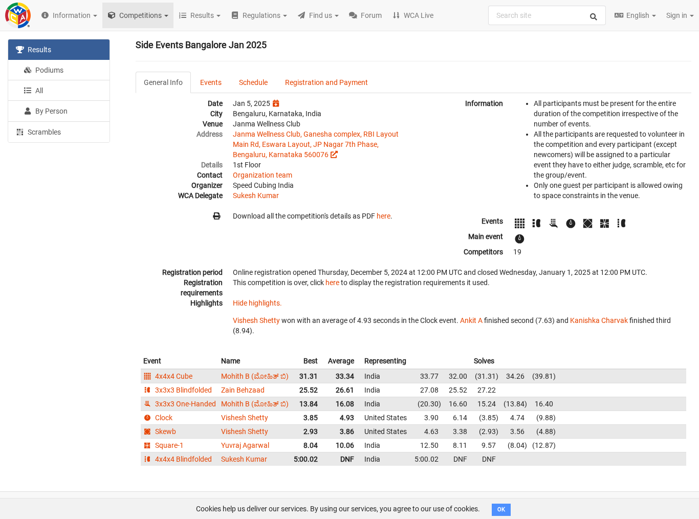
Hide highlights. (257, 303)
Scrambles (43, 132)
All (38, 90)
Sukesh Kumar (256, 195)
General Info (163, 82)
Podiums (48, 70)
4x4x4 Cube (173, 376)
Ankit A (471, 320)
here (383, 216)
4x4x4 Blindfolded (183, 459)
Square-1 (169, 445)
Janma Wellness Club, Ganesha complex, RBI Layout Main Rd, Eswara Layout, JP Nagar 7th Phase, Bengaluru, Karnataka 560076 (316, 144)
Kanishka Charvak (599, 320)
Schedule (253, 82)
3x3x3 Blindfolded (183, 390)
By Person (51, 111)
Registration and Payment (326, 82)
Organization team (262, 175)
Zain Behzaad (243, 390)
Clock (163, 418)
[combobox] (547, 15)
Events (211, 82)
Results (38, 50)
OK (501, 509)
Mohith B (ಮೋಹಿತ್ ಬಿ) (255, 376)
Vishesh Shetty (256, 320)
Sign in (677, 15)
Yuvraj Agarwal (245, 445)
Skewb (165, 431)
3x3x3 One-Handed (185, 404)
